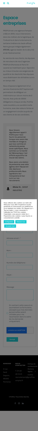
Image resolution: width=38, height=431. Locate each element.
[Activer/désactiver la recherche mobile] (8, 3)
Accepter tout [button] (10, 226)
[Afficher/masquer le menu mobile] (4, 3)
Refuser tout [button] (21, 222)
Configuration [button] (9, 222)
